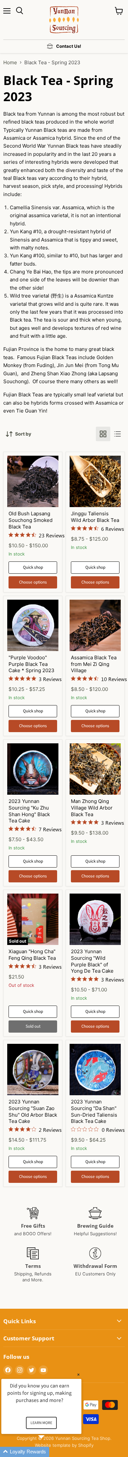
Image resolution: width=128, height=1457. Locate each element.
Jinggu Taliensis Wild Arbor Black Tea (95, 516)
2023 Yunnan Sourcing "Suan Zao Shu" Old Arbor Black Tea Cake (33, 1111)
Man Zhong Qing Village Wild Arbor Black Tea (92, 807)
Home (10, 62)
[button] (49, 1452)
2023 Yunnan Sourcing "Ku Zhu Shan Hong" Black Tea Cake (29, 811)
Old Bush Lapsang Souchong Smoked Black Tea (31, 519)
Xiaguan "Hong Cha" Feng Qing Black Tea (32, 954)
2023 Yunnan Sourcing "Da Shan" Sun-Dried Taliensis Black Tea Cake (94, 1111)
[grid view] (103, 434)
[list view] (117, 434)
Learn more (41, 1423)
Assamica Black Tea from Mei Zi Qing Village (94, 663)
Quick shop (33, 567)
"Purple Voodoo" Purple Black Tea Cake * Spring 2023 (31, 663)
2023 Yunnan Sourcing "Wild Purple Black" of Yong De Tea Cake (92, 961)
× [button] (78, 1374)
